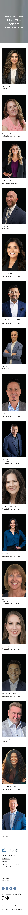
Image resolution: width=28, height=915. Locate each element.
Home (3, 871)
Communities (5, 875)
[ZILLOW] (10, 888)
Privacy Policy (18, 909)
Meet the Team (6, 880)
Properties (4, 873)
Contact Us (4, 883)
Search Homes (5, 878)
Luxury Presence (15, 906)
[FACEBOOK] (3, 888)
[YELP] (14, 888)
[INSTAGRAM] (7, 888)
